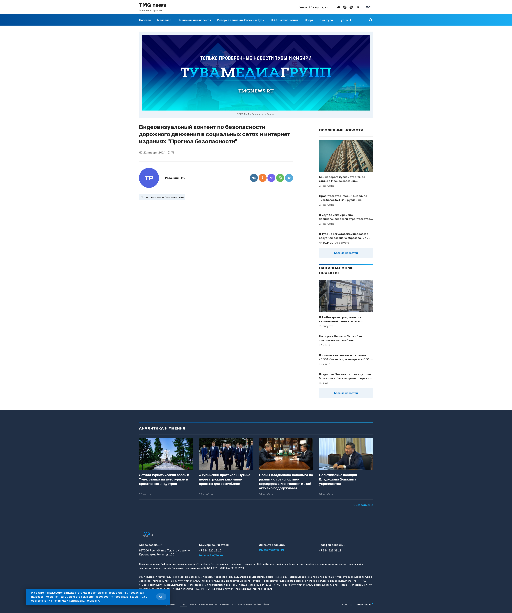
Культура (326, 20)
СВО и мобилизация (284, 20)
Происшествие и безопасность (162, 197)
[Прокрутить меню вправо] (350, 20)
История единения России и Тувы (240, 20)
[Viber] (271, 178)
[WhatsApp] (280, 178)
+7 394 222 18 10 (210, 550)
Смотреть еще (363, 504)
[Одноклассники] (263, 178)
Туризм (344, 20)
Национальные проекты (194, 20)
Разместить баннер (263, 114)
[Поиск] (370, 20)
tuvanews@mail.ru (271, 549)
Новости (145, 20)
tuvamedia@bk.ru (211, 555)
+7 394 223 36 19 (330, 550)
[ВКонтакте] (254, 178)
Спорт (309, 20)
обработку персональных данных (122, 596)
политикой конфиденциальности (76, 600)
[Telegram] (289, 178)
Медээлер (164, 20)
